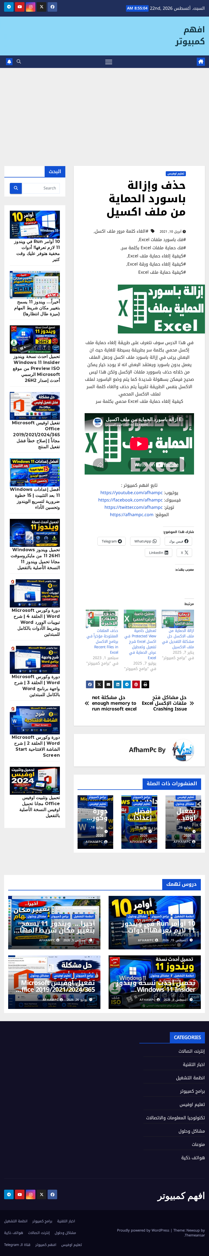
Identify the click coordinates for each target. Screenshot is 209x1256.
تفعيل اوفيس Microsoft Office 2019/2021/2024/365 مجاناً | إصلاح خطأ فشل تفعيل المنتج (36, 434)
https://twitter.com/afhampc (133, 507)
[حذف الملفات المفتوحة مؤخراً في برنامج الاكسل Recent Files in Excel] (102, 619)
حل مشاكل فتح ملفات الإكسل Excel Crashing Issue (164, 703)
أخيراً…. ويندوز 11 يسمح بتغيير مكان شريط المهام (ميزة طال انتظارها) (37, 307)
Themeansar (195, 1235)
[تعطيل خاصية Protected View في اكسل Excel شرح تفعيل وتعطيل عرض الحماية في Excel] (140, 619)
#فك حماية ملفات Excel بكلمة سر (154, 248)
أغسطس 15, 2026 (175, 940)
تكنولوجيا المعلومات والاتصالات (175, 1118)
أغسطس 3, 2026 (176, 1000)
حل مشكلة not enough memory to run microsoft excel (114, 703)
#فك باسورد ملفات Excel (162, 240)
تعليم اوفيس (175, 173)
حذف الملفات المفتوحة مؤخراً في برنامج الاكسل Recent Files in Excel (102, 641)
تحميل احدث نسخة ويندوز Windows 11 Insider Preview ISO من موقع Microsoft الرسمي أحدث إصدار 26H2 (36, 368)
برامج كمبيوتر (141, 797)
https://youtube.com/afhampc (131, 492)
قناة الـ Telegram (17, 1244)
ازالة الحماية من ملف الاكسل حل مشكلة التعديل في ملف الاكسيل (178, 639)
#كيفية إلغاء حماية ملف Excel (157, 256)
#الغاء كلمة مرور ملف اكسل (121, 231)
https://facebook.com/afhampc (130, 500)
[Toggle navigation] (108, 62)
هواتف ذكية (193, 1158)
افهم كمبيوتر (190, 35)
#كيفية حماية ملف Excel (162, 272)
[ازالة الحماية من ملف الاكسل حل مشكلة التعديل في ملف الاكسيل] (178, 619)
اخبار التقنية (194, 1064)
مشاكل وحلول (185, 804)
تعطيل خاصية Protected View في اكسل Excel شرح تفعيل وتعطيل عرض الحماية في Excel (140, 644)
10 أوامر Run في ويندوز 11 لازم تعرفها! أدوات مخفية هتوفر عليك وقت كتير (158, 933)
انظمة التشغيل (184, 916)
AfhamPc (142, 750)
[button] (19, 61)
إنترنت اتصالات (192, 1051)
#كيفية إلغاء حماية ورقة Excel (156, 264)
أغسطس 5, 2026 (75, 940)
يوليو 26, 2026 (77, 1000)
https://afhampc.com (131, 514)
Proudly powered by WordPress (143, 1230)
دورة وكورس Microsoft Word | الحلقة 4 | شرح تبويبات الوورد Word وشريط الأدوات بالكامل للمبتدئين (36, 622)
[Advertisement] (104, 109)
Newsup (193, 1230)
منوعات (198, 1144)
